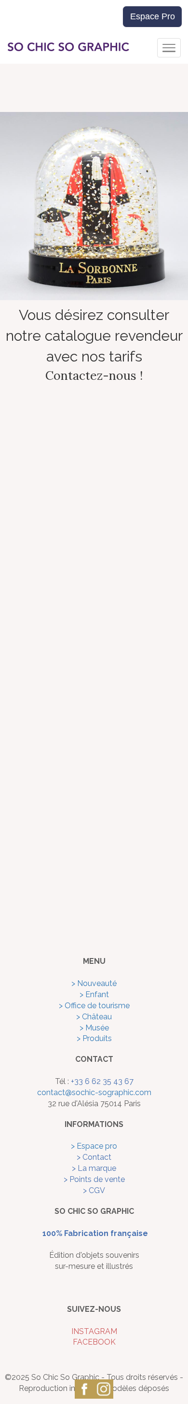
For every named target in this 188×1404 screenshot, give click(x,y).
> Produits (94, 1038)
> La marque (94, 1168)
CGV (97, 1190)
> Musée (94, 1027)
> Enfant (94, 994)
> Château (94, 1016)
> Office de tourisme (94, 1005)
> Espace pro (94, 1146)
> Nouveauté (94, 983)
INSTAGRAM (94, 1331)
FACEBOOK (94, 1342)
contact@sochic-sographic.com (94, 1092)
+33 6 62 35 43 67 (102, 1081)
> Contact (94, 1157)
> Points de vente (94, 1179)
